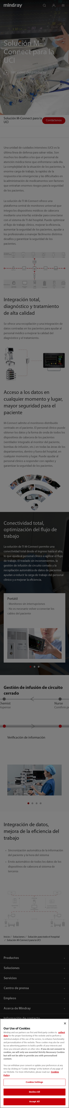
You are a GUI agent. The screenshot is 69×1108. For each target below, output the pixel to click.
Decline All (34, 1092)
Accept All (34, 1102)
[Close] (65, 1023)
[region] (34, 1063)
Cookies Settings (34, 1082)
